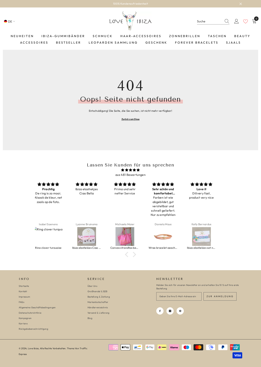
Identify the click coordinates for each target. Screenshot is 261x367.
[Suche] (213, 21)
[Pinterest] (180, 311)
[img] (130, 170)
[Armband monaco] (207, 236)
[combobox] (209, 21)
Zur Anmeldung (220, 296)
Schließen (240, 3)
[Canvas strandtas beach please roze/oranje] (92, 236)
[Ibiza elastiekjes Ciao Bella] (54, 236)
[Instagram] (170, 311)
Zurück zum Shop (131, 119)
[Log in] (236, 21)
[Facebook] (160, 311)
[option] (130, 3)
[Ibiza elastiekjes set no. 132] (169, 236)
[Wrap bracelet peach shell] (130, 236)
